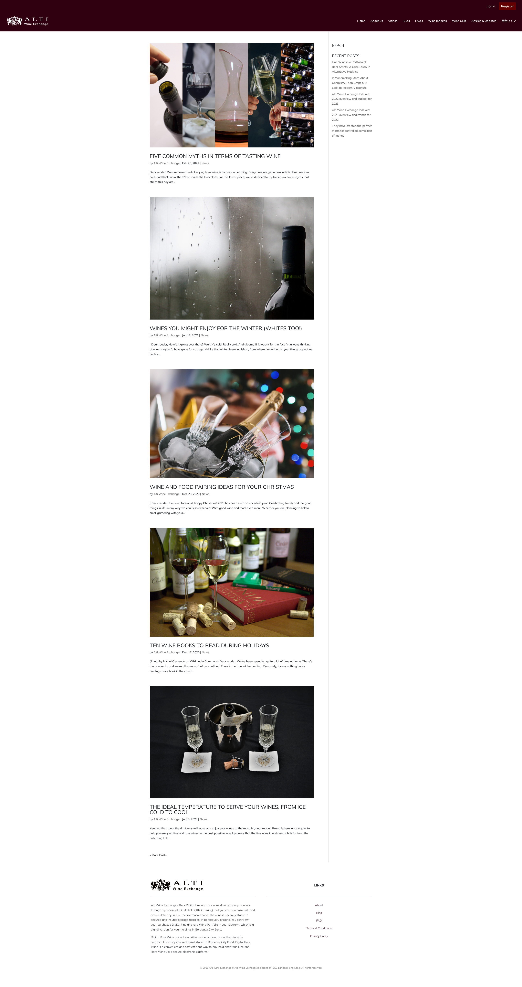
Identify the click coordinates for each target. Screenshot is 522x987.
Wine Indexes (437, 21)
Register (507, 6)
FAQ (319, 920)
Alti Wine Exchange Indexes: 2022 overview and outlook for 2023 (352, 99)
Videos (392, 21)
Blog (319, 913)
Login (491, 6)
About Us (376, 21)
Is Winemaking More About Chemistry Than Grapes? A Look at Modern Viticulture (350, 83)
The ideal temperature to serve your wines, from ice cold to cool (228, 809)
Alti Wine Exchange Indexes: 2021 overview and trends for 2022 (351, 115)
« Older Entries (159, 855)
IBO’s (406, 21)
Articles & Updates (483, 21)
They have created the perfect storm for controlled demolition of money (352, 130)
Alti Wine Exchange (167, 163)
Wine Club (459, 21)
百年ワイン (509, 21)
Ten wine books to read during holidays (209, 645)
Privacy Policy (319, 936)
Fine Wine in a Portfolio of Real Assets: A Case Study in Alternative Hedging (351, 67)
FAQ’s (419, 21)
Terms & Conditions (319, 928)
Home (361, 21)
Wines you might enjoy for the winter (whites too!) (226, 328)
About (319, 905)
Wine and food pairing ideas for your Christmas (222, 487)
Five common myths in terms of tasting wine (215, 156)
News (205, 163)
